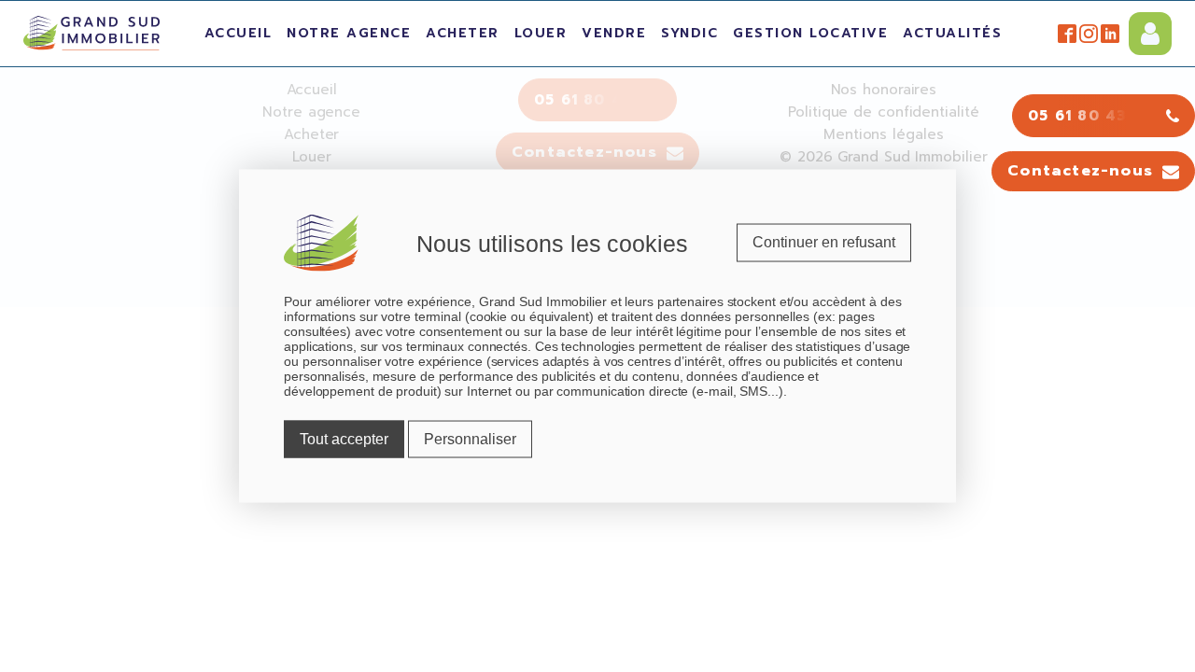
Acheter (462, 33)
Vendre (614, 33)
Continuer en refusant (823, 242)
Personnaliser (470, 439)
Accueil (238, 33)
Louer (541, 33)
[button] (1093, 171)
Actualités (952, 33)
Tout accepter (344, 439)
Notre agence (349, 33)
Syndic (689, 33)
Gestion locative (810, 33)
